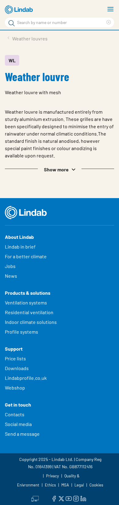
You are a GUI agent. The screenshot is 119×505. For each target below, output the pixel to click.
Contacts (14, 414)
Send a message (22, 434)
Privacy (52, 475)
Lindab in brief (20, 246)
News (11, 276)
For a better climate (26, 256)
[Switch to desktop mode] (35, 498)
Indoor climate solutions (31, 322)
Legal (79, 485)
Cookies (96, 485)
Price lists (15, 358)
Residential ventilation (29, 312)
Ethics (50, 485)
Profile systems (21, 332)
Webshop (15, 387)
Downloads (17, 368)
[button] (59, 169)
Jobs (10, 266)
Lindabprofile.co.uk (26, 378)
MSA (65, 485)
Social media (18, 424)
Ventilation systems (26, 302)
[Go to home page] (20, 10)
